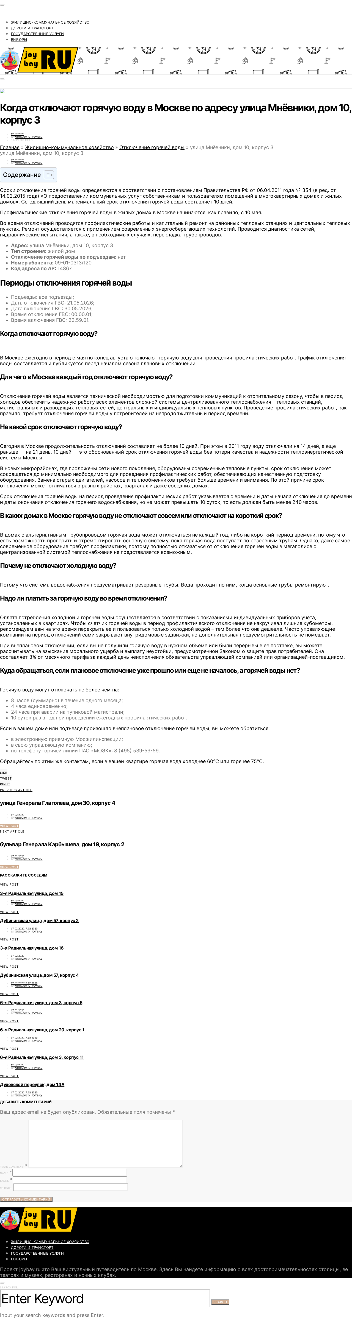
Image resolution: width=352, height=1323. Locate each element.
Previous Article (16, 790)
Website (6, 1188)
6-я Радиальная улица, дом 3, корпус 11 (42, 1057)
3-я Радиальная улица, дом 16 (32, 948)
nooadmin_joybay (28, 137)
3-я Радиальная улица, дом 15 (32, 893)
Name (4, 1173)
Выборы (19, 39)
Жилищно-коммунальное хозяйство (50, 22)
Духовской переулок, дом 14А (32, 1084)
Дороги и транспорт (32, 28)
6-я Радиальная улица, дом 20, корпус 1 (42, 1029)
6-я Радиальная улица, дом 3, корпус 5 (41, 1002)
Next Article (12, 831)
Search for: (9, 1287)
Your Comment (11, 1166)
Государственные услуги (37, 34)
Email (4, 1180)
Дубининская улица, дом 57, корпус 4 (39, 975)
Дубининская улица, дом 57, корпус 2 (39, 920)
